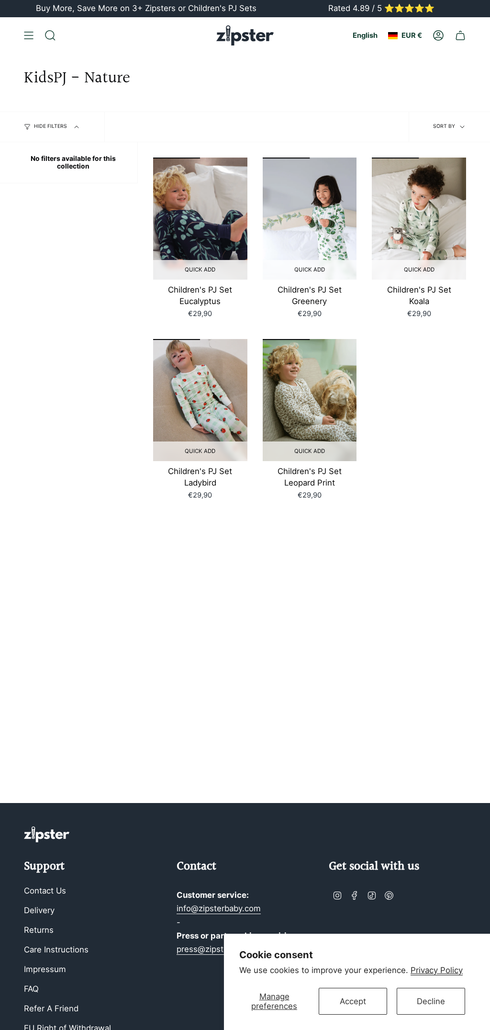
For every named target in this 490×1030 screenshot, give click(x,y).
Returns (39, 930)
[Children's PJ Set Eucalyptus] (200, 219)
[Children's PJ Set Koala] (419, 219)
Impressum (45, 969)
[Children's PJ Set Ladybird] (200, 400)
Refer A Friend (51, 1008)
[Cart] (460, 35)
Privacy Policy (437, 970)
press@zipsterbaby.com (222, 949)
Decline (431, 1001)
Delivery (39, 910)
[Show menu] (28, 35)
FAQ (31, 989)
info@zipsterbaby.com (219, 908)
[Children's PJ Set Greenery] (310, 219)
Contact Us (45, 890)
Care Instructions (56, 949)
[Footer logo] (46, 834)
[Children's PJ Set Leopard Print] (310, 400)
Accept (353, 1001)
